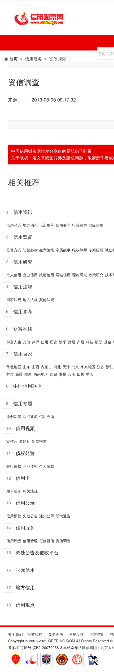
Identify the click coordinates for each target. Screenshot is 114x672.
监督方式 (13, 249)
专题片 (24, 441)
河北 (57, 366)
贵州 (62, 374)
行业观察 (79, 225)
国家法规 (13, 299)
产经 (80, 341)
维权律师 (79, 249)
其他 (26, 341)
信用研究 (22, 261)
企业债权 (30, 466)
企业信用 (30, 274)
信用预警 (13, 515)
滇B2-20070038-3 (47, 647)
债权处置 (25, 452)
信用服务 (25, 527)
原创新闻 (13, 416)
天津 (66, 366)
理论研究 (79, 274)
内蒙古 (46, 366)
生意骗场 (46, 249)
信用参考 (22, 311)
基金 (107, 341)
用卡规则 (13, 491)
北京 (75, 366)
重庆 (89, 374)
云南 (71, 374)
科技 (89, 341)
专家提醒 (96, 249)
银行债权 (13, 466)
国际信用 (96, 225)
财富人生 (13, 341)
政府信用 (46, 274)
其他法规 (46, 299)
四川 (80, 374)
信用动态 (13, 225)
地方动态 (30, 225)
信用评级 (13, 540)
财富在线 (22, 328)
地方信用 (25, 587)
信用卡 (23, 477)
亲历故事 (63, 249)
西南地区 (40, 374)
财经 (71, 341)
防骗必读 (30, 249)
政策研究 (96, 274)
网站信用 (63, 274)
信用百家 (22, 353)
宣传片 (11, 441)
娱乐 (62, 341)
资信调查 (63, 540)
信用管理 (30, 540)
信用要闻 (63, 225)
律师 (35, 341)
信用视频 (25, 428)
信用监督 (22, 236)
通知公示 (46, 515)
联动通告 (63, 515)
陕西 (28, 374)
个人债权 (46, 466)
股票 (98, 341)
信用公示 (25, 502)
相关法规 (30, 491)
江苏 (100, 366)
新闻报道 (39, 441)
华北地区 (13, 366)
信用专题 (22, 403)
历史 (53, 341)
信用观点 (25, 604)
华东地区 (88, 366)
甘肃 (10, 374)
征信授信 (46, 540)
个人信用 (13, 274)
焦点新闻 (30, 416)
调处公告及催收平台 (37, 552)
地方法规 (30, 299)
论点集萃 (46, 225)
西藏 (53, 374)
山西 (35, 366)
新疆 (19, 374)
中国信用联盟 (27, 385)
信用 (44, 341)
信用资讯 (22, 211)
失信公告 (30, 515)
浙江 (109, 366)
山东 (26, 366)
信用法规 (22, 286)
